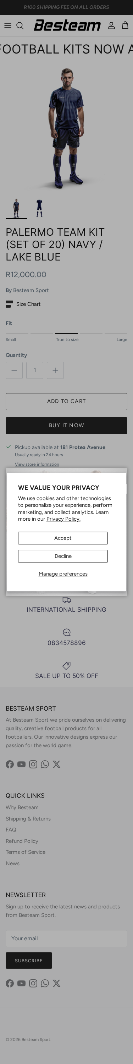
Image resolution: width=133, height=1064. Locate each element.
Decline (63, 556)
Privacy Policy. (63, 519)
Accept (63, 538)
